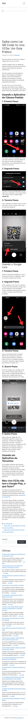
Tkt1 (4, 3)
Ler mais (5, 573)
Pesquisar (4, 539)
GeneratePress (20, 717)
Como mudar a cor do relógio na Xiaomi (13, 585)
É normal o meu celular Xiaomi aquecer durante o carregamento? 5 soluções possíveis (12, 608)
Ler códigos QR (8, 523)
